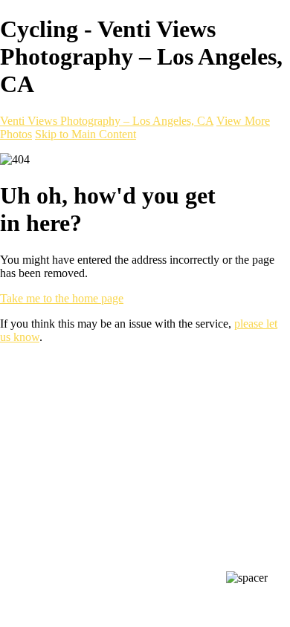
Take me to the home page (61, 298)
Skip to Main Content (85, 134)
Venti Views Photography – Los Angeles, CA (106, 120)
